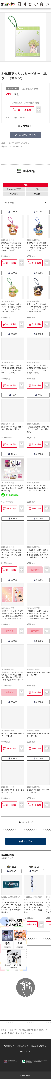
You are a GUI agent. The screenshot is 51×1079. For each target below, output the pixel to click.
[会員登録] (24, 4)
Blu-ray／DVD (14, 189)
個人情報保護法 (37, 1046)
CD (36, 189)
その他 (37, 193)
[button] (25, 135)
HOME (3, 1030)
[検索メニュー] (47, 4)
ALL (25, 184)
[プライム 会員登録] (30, 4)
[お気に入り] (36, 4)
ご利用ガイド (9, 1046)
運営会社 (23, 1051)
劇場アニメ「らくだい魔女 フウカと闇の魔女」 (27, 1030)
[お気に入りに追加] (38, 109)
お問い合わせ (22, 1046)
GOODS (14, 193)
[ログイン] (19, 4)
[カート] (41, 4)
